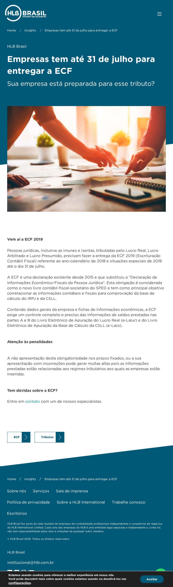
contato (32, 401)
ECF (17, 437)
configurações (19, 583)
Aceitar (151, 579)
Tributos (47, 437)
